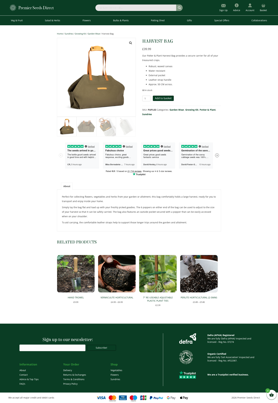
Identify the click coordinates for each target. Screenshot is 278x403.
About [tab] (66, 186)
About (22, 370)
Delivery (67, 370)
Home (60, 33)
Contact (23, 374)
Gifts (189, 20)
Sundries (69, 33)
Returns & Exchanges (74, 374)
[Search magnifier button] (179, 8)
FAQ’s (22, 383)
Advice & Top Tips (29, 379)
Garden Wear (94, 33)
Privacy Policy (70, 383)
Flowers (115, 374)
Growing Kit (80, 33)
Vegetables (116, 370)
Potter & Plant (208, 109)
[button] (131, 43)
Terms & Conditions (73, 379)
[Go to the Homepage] (31, 7)
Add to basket (163, 98)
